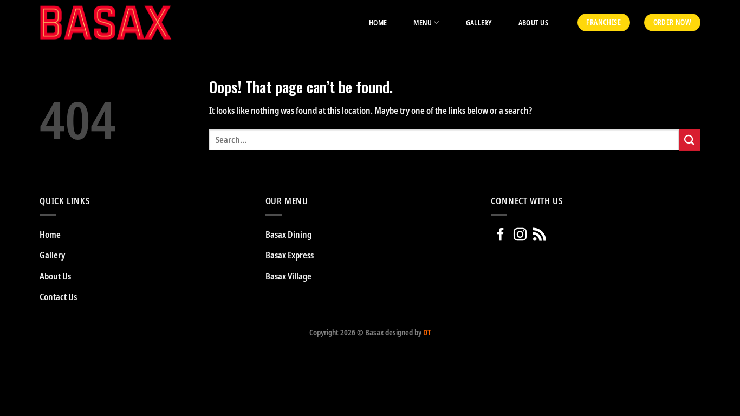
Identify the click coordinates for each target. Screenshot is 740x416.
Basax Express (289, 255)
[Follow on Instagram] (520, 235)
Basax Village (288, 276)
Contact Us (58, 297)
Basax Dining (288, 234)
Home (378, 23)
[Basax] (106, 22)
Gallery (479, 23)
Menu (422, 23)
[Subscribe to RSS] (539, 235)
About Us (533, 23)
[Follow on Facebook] (500, 235)
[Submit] (689, 139)
